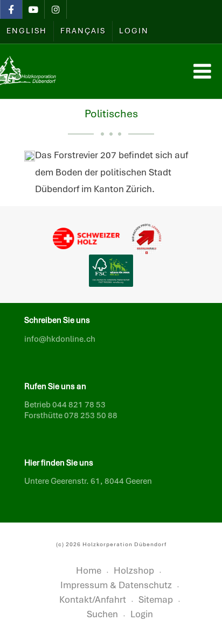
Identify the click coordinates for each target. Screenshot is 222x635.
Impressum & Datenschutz (116, 585)
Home (88, 570)
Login (134, 31)
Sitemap (155, 599)
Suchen (102, 614)
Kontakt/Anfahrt (92, 599)
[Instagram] (55, 11)
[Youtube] (33, 11)
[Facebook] (11, 11)
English (26, 31)
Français (83, 31)
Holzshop (134, 570)
